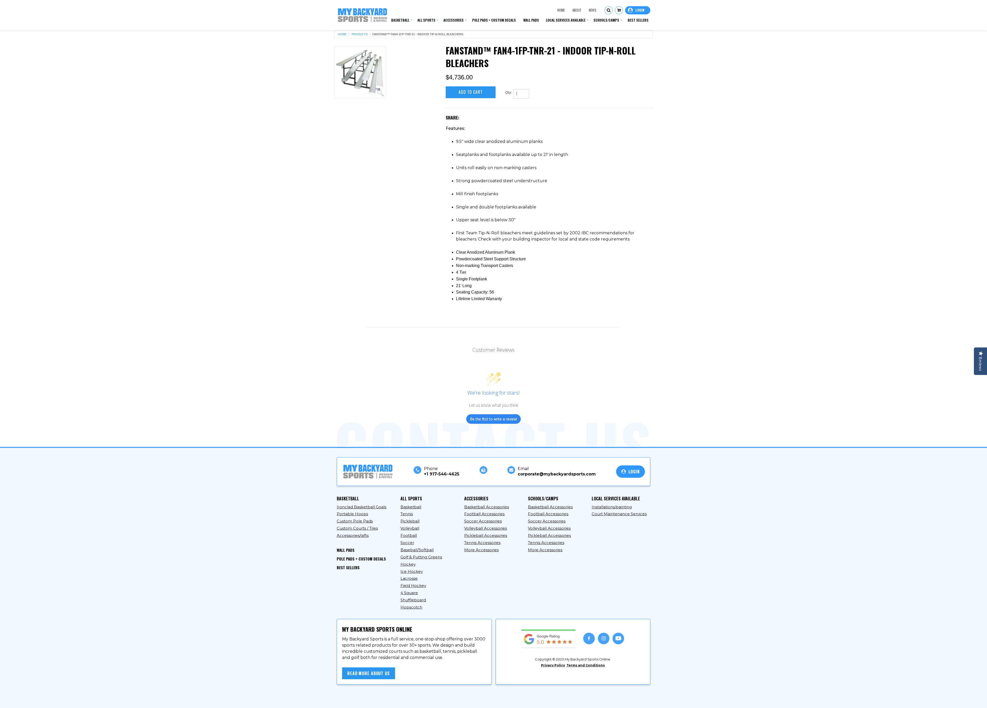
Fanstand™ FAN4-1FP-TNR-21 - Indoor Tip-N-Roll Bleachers (417, 34)
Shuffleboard (413, 599)
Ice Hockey (411, 571)
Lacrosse (409, 578)
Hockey (408, 564)
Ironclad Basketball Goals (361, 506)
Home (561, 10)
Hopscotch (411, 607)
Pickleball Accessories (485, 535)
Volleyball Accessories (485, 528)
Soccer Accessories (483, 521)
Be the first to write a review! (493, 419)
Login (637, 10)
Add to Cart (471, 92)
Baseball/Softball (417, 549)
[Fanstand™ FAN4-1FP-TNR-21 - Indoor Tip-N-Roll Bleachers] (360, 72)
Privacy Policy (553, 665)
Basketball (410, 506)
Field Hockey (413, 585)
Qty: (508, 92)
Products (360, 34)
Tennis (406, 513)
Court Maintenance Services (619, 513)
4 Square (409, 592)
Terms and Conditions (585, 665)
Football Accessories (484, 513)
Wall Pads (345, 550)
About (576, 10)
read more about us (368, 673)
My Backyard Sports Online (385, 699)
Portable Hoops (352, 513)
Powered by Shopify (436, 699)
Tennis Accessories (482, 542)
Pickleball (409, 521)
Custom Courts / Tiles (357, 528)
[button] (609, 10)
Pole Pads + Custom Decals (361, 559)
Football (408, 535)
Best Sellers (348, 567)
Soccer (407, 542)
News (592, 10)
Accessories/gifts (353, 535)
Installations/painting (612, 506)
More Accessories (481, 549)
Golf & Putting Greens (421, 557)
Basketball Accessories (486, 506)
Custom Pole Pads (355, 521)
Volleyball (409, 528)
